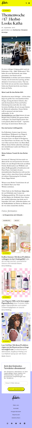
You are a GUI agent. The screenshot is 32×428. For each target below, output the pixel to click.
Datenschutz (16, 418)
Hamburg (6, 220)
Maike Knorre (6, 356)
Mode (17, 220)
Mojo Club (25, 191)
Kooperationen (16, 411)
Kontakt (16, 408)
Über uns (16, 405)
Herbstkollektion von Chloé (10, 115)
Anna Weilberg (6, 266)
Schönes (6, 10)
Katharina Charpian (20, 30)
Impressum (16, 414)
